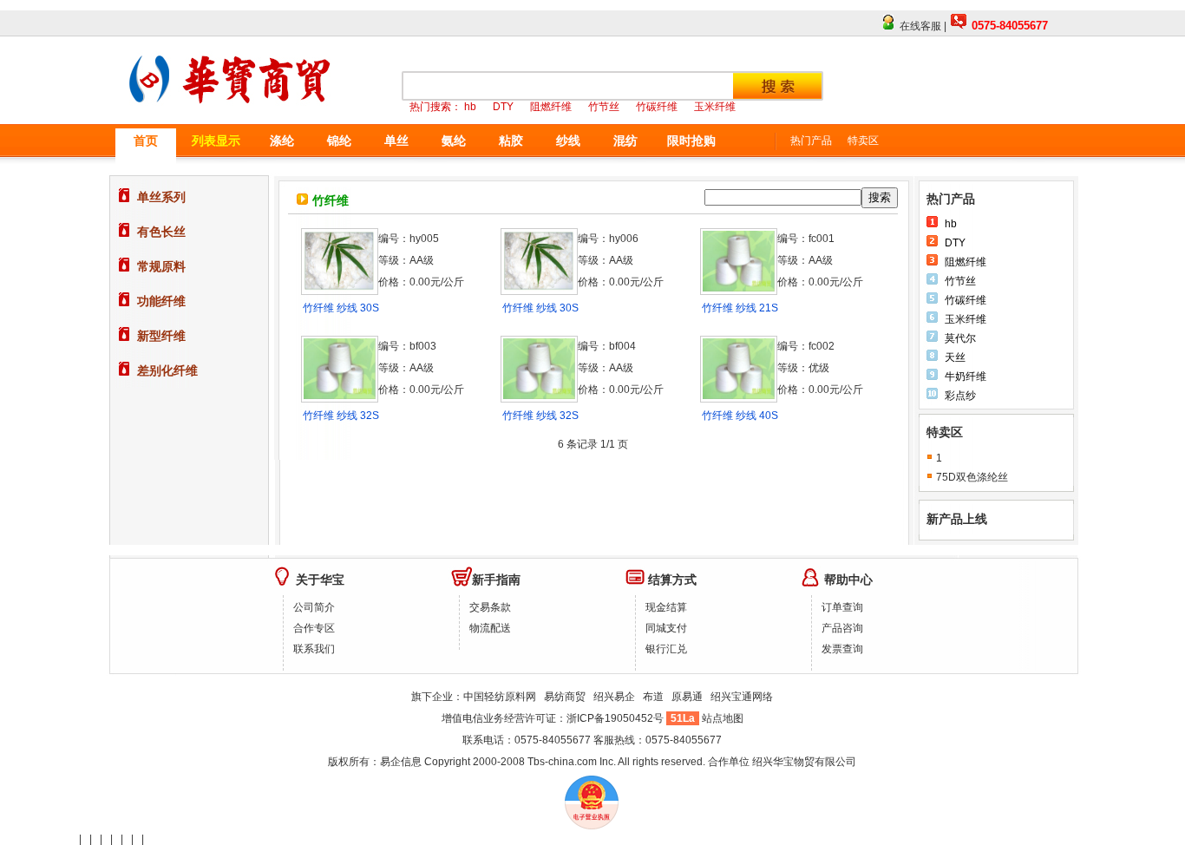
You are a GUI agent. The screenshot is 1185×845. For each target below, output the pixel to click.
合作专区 (314, 628)
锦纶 (339, 140)
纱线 (568, 140)
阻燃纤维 (965, 262)
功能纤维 (161, 301)
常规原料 (161, 266)
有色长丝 (161, 232)
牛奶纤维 (965, 376)
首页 (146, 140)
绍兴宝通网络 (741, 697)
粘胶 (511, 140)
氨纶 (454, 140)
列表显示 (216, 140)
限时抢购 (691, 140)
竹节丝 (960, 281)
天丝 (955, 357)
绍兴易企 (614, 697)
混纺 (625, 140)
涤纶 (282, 140)
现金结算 (666, 607)
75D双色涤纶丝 (972, 477)
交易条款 (490, 607)
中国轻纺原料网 (499, 697)
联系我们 (314, 649)
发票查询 (842, 649)
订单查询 (842, 607)
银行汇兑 (666, 649)
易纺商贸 (565, 697)
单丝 (396, 140)
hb (951, 224)
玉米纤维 (965, 319)
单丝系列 (161, 197)
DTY (955, 243)
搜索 (879, 197)
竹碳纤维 (965, 300)
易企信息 (401, 762)
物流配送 (490, 628)
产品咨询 (842, 628)
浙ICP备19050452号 (616, 718)
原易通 (687, 697)
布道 (653, 697)
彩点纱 (960, 396)
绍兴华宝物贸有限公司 (804, 762)
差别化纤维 (167, 370)
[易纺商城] (234, 114)
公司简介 (314, 607)
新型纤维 (161, 336)
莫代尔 (960, 338)
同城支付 (666, 628)
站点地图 (722, 718)
